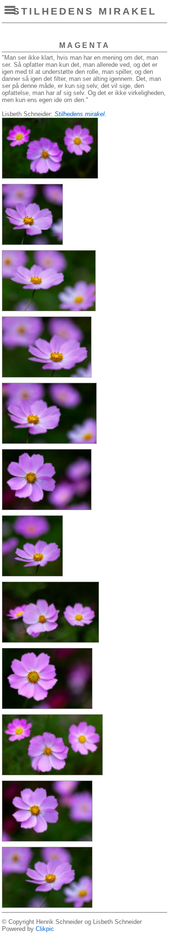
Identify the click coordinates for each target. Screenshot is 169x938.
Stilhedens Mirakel (85, 11)
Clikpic (45, 928)
